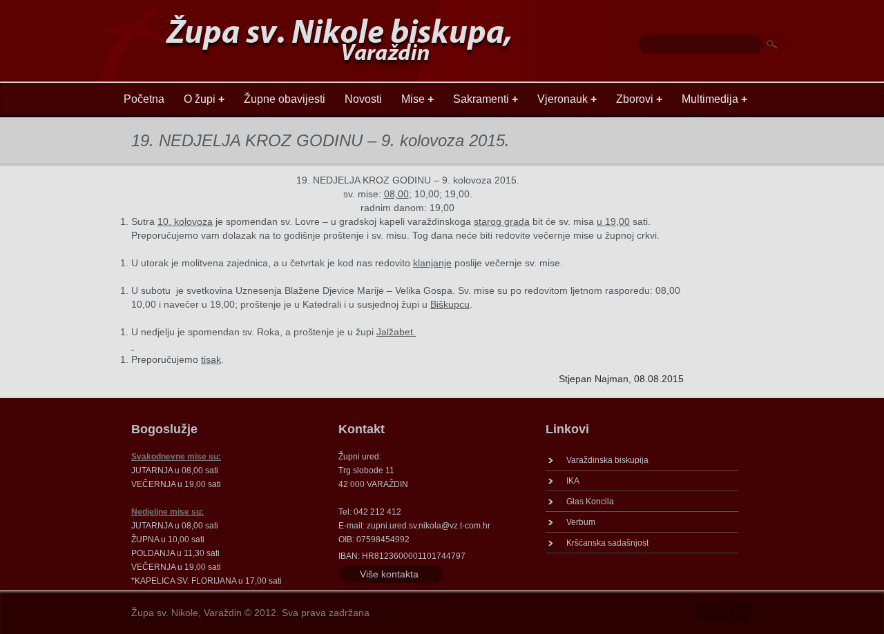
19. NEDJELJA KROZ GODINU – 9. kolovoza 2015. (320, 140)
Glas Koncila (590, 501)
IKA (572, 481)
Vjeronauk (567, 99)
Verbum (580, 522)
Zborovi (639, 99)
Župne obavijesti (284, 99)
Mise (417, 99)
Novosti (363, 99)
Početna (144, 99)
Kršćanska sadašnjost (607, 543)
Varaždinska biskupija (607, 460)
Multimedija (714, 99)
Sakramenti (485, 99)
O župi (204, 99)
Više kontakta (389, 573)
